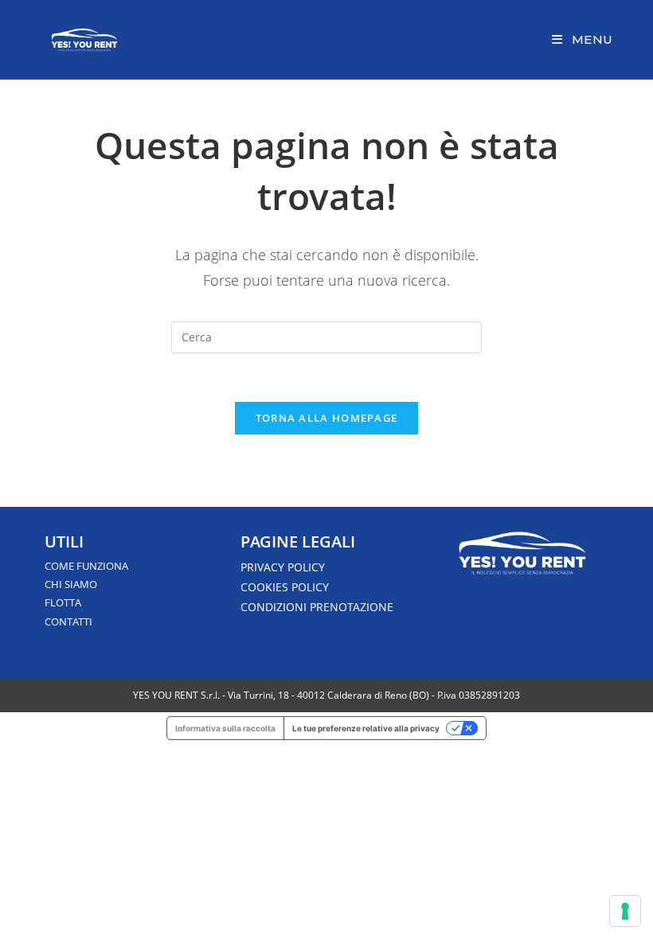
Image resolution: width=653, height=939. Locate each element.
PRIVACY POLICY (282, 567)
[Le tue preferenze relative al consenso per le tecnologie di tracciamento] (625, 911)
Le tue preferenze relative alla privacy (366, 728)
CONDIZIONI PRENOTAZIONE (316, 606)
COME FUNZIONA (86, 566)
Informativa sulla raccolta (225, 728)
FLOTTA (63, 602)
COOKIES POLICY (284, 586)
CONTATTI (68, 621)
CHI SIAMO (71, 584)
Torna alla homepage (327, 418)
